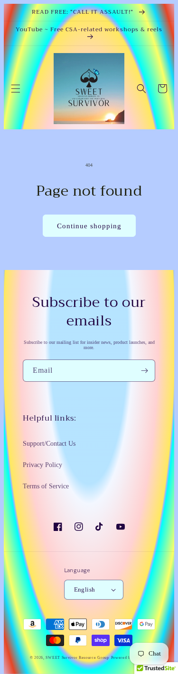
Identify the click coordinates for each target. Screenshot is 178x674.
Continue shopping (89, 226)
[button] (15, 88)
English (84, 589)
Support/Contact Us (49, 443)
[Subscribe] (144, 370)
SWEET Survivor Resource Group (77, 658)
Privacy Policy (42, 464)
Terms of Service (46, 486)
